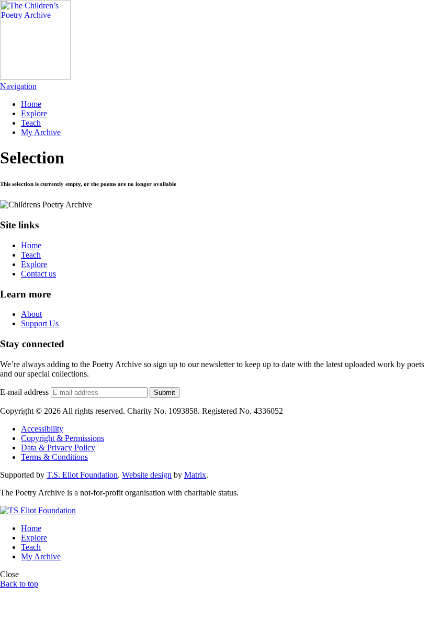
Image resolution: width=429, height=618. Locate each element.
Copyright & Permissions (62, 438)
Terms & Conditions (54, 457)
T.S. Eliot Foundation (82, 474)
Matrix (195, 474)
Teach (31, 122)
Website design (147, 474)
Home (31, 104)
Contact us (38, 273)
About (31, 314)
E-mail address (24, 392)
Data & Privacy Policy (58, 447)
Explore (34, 113)
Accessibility (42, 428)
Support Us (40, 323)
